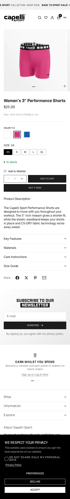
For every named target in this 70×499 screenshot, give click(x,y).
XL (42, 151)
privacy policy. (55, 334)
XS (8, 151)
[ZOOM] (65, 86)
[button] (15, 171)
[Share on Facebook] (17, 278)
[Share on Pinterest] (35, 278)
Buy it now (35, 187)
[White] (7, 134)
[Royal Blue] (27, 134)
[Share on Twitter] (26, 278)
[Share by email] (44, 278)
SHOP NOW (31, 5)
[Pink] (17, 134)
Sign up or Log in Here (35, 374)
